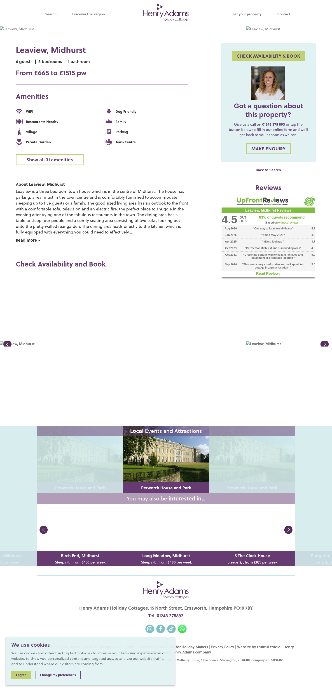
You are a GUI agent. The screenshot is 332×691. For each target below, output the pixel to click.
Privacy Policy (222, 646)
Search (50, 14)
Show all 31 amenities (49, 159)
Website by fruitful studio (259, 646)
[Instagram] (149, 628)
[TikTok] (171, 628)
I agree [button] (21, 674)
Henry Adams (182, 652)
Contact (283, 14)
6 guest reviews (288, 222)
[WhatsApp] (182, 628)
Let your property (247, 14)
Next (288, 529)
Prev (44, 529)
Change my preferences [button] (58, 674)
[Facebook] (160, 628)
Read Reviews (268, 274)
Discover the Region (88, 14)
